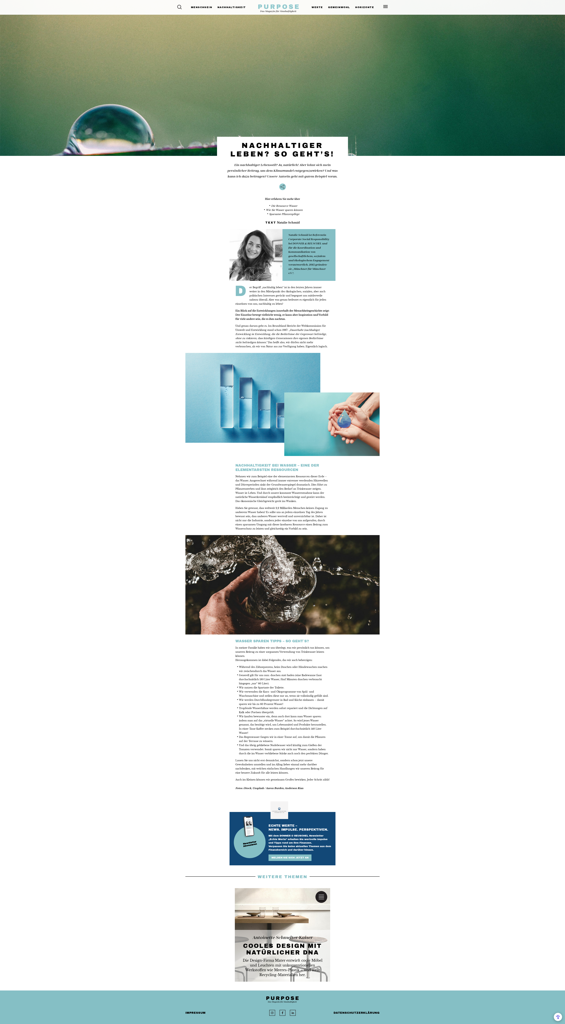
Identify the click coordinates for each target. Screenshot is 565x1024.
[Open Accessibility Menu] (558, 1017)
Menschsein (201, 7)
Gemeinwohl (339, 7)
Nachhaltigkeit (231, 7)
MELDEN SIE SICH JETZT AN (290, 857)
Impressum (195, 1012)
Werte (317, 7)
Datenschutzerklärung (357, 1012)
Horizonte (364, 7)
